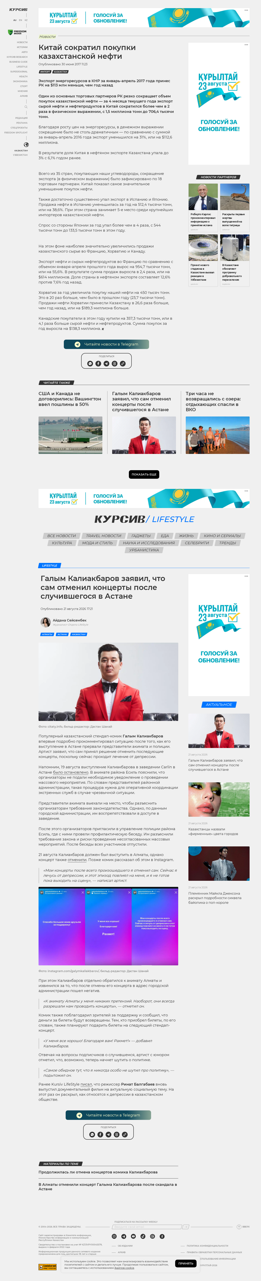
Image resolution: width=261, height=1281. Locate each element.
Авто (25, 52)
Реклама (22, 123)
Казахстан (21, 150)
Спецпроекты (19, 127)
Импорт (45, 72)
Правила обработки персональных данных (214, 1252)
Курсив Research (17, 57)
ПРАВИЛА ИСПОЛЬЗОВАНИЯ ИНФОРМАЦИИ (211, 1259)
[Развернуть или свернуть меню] (26, 107)
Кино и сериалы (222, 536)
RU (14, 20)
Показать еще (144, 474)
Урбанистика (144, 550)
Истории (22, 47)
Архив (24, 96)
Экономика (20, 81)
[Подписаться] (186, 1227)
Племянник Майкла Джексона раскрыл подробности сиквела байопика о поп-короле (214, 898)
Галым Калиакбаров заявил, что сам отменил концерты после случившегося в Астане (141, 401)
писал (86, 1084)
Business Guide (18, 62)
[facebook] (162, 1236)
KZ (26, 20)
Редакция (21, 118)
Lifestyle (22, 66)
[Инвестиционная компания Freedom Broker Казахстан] (17, 32)
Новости (22, 42)
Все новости (61, 536)
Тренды (228, 543)
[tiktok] (142, 1236)
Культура (62, 543)
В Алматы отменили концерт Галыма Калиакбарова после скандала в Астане (108, 1186)
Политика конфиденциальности (207, 1246)
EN (20, 20)
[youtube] (133, 1236)
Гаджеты (141, 536)
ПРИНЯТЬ (185, 1263)
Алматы (47, 634)
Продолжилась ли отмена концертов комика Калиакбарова (98, 1172)
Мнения (23, 91)
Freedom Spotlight (16, 132)
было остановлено (70, 772)
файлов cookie (124, 1267)
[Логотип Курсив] (18, 9)
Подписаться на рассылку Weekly (136, 1222)
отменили (77, 860)
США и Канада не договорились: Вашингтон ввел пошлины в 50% (70, 399)
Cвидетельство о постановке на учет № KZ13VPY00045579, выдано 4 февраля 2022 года (70, 1245)
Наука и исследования (149, 543)
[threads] (152, 1236)
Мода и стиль (97, 543)
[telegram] (123, 1236)
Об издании (125, 1246)
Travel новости (104, 536)
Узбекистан (20, 155)
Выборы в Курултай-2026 (202, 1265)
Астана (62, 634)
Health (23, 76)
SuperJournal (19, 71)
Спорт (24, 86)
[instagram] (114, 1236)
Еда (164, 536)
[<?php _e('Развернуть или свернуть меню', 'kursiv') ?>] (26, 144)
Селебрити (197, 543)
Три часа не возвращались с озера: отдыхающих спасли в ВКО (213, 401)
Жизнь (186, 536)
